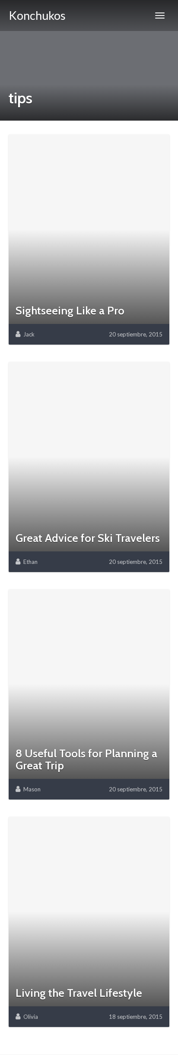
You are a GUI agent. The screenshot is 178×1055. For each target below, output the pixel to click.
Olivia (30, 1016)
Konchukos (37, 15)
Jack (29, 334)
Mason (32, 789)
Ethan (30, 561)
